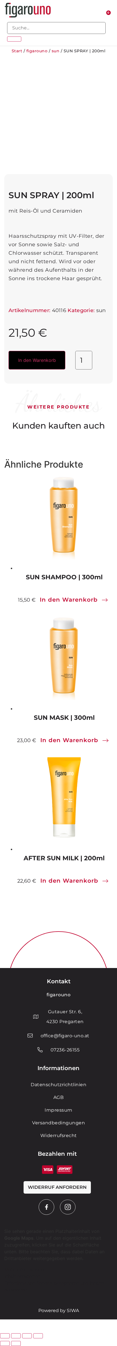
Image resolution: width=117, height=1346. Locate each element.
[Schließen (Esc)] (38, 1335)
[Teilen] (27, 1335)
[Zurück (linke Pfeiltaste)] (5, 1343)
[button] (85, 10)
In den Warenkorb (37, 360)
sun (56, 50)
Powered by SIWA (58, 1310)
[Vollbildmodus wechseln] (16, 1335)
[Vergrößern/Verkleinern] (5, 1335)
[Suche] (14, 39)
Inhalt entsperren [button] (22, 1276)
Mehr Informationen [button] (25, 1269)
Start (17, 50)
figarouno (37, 50)
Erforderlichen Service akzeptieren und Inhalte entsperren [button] (54, 1286)
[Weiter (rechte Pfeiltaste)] (16, 1343)
